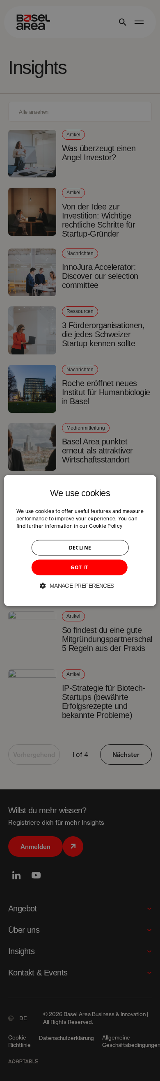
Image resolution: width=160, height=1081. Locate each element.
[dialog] (80, 540)
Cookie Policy (105, 525)
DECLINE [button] (80, 547)
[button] (80, 585)
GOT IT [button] (79, 567)
